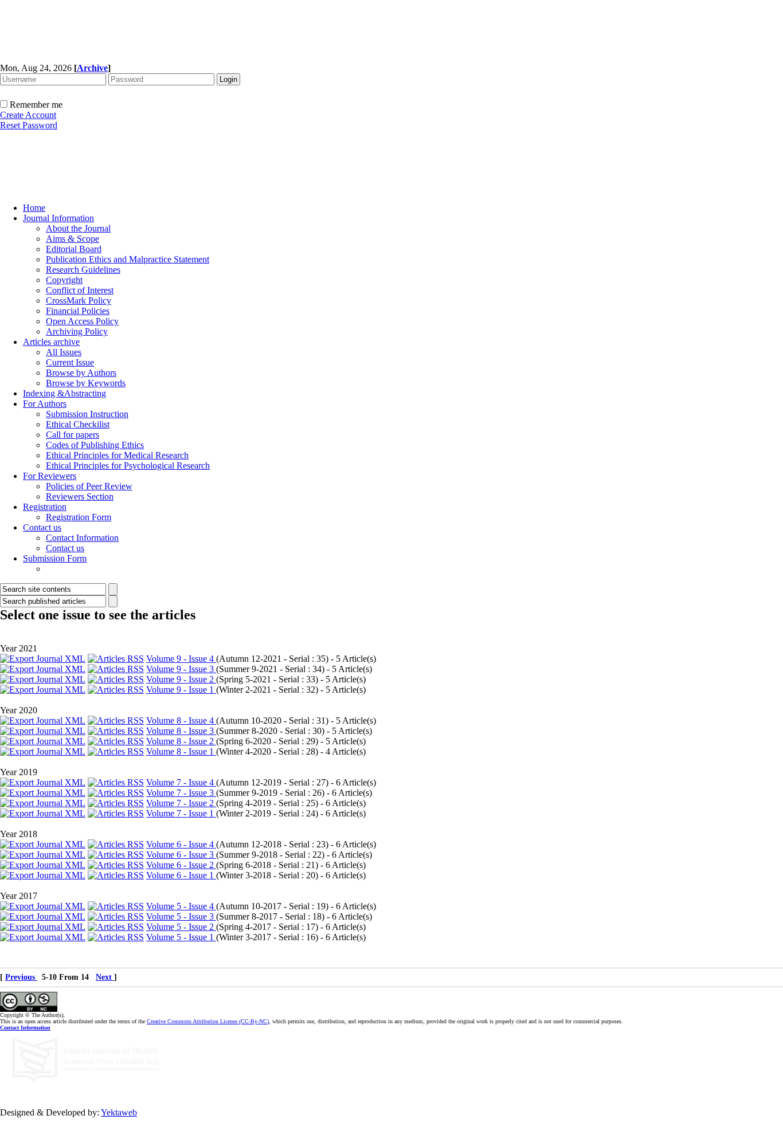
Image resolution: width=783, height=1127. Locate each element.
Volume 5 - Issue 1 (181, 937)
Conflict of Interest (79, 290)
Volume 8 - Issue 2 (181, 741)
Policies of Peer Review (89, 486)
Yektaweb (119, 1112)
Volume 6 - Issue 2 (181, 865)
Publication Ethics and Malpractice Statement (127, 259)
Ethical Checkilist (77, 424)
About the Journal (78, 228)
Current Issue (70, 362)
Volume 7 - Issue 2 (181, 803)
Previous (21, 977)
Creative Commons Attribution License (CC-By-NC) (208, 1021)
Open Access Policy (82, 321)
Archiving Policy (77, 331)
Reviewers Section (79, 496)
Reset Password (28, 125)
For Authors (44, 404)
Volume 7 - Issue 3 (181, 793)
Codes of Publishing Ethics (95, 445)
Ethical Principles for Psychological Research (128, 465)
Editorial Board (73, 249)
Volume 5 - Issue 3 (181, 916)
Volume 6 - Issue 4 (181, 844)
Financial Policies (77, 311)
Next (105, 977)
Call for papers (72, 434)
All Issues (63, 352)
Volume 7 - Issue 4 (181, 782)
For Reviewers (49, 476)
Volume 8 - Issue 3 (181, 731)
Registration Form (78, 517)
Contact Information (82, 538)
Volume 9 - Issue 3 (181, 669)
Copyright (64, 280)
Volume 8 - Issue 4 (181, 720)
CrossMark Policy (78, 300)
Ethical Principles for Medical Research (117, 455)
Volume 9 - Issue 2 (181, 679)
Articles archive (51, 342)
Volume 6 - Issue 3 (181, 854)
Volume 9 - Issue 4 (181, 658)
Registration (44, 507)
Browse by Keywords (86, 383)
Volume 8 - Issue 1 (181, 751)
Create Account (28, 115)
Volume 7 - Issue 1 (181, 813)
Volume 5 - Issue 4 (181, 906)
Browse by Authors (81, 373)
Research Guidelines (83, 269)
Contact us (42, 527)
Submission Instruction (87, 414)
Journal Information (58, 218)
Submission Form (55, 558)
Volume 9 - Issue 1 (181, 689)
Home (34, 208)
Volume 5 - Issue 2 (181, 927)
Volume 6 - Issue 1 (181, 875)
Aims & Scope (72, 239)
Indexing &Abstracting (64, 393)
